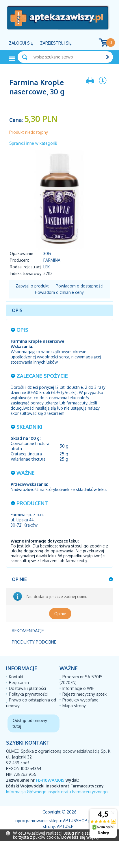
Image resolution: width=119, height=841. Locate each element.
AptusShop (75, 820)
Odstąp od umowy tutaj (30, 723)
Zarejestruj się (56, 43)
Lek (46, 266)
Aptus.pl (66, 826)
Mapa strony (74, 705)
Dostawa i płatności (27, 688)
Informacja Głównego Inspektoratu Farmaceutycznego (57, 791)
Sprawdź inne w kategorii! (33, 143)
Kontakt (16, 676)
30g (47, 253)
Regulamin (19, 682)
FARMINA (51, 260)
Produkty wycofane (80, 699)
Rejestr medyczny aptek (84, 694)
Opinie (60, 613)
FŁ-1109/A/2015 (50, 780)
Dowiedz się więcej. (80, 837)
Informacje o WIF (78, 688)
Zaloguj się (21, 43)
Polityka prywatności (28, 694)
